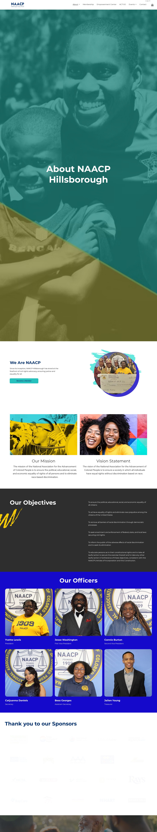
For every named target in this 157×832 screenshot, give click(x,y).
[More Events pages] (135, 4)
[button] (152, 4)
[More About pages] (79, 4)
